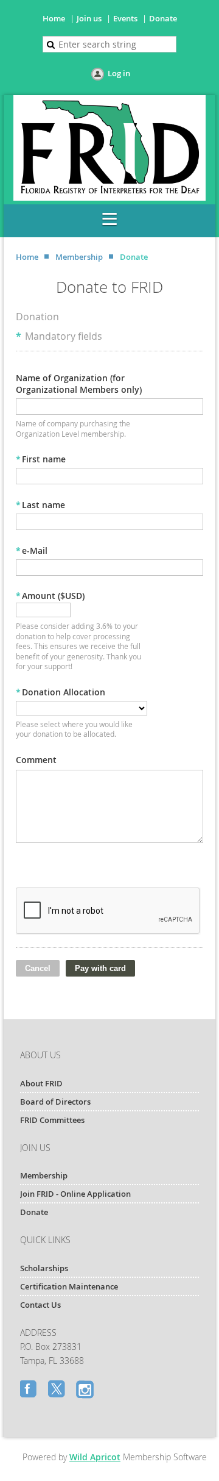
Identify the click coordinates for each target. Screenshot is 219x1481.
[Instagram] (86, 1390)
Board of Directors (55, 1101)
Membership (79, 256)
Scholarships (44, 1268)
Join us (89, 18)
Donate (163, 18)
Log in (119, 73)
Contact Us (40, 1304)
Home (54, 18)
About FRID (41, 1083)
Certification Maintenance (69, 1286)
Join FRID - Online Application (75, 1193)
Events (125, 18)
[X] (58, 1390)
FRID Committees (52, 1119)
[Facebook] (30, 1390)
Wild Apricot (94, 1457)
